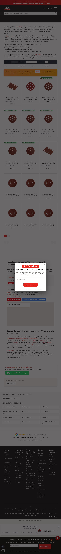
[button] (3, 550)
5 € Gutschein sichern (30, 284)
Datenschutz (39, 289)
